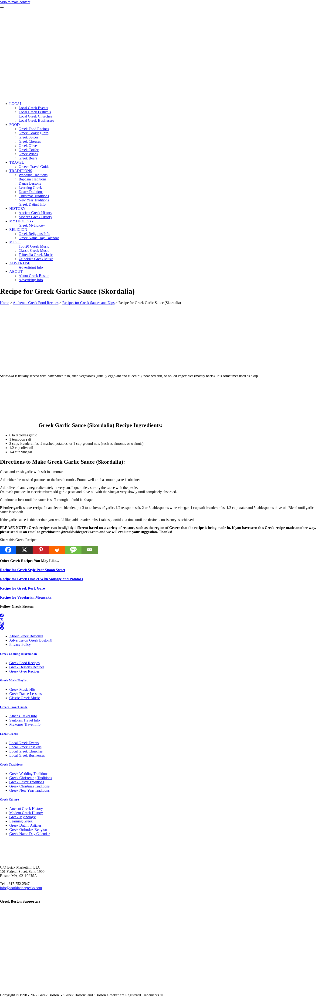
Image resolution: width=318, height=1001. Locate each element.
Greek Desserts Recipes (26, 667)
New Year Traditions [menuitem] (34, 200)
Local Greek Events (24, 743)
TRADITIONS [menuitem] (20, 171)
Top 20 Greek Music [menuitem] (34, 246)
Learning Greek (21, 821)
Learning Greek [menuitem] (30, 188)
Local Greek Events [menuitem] (33, 108)
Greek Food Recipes (24, 663)
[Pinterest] (41, 550)
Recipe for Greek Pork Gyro (22, 588)
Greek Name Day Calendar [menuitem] (39, 238)
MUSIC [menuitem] (15, 242)
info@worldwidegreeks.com (21, 888)
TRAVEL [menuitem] (16, 162)
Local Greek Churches (26, 751)
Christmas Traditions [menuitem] (34, 196)
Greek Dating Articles (25, 825)
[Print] (57, 550)
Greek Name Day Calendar (29, 834)
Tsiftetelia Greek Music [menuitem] (36, 255)
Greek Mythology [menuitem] (32, 225)
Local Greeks (9, 733)
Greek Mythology (22, 817)
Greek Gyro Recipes (24, 671)
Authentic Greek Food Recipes (35, 303)
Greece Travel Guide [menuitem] (34, 167)
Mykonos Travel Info (25, 724)
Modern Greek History (26, 813)
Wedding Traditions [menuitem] (33, 175)
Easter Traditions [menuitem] (31, 192)
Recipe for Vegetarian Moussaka (25, 597)
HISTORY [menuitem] (17, 209)
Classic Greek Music (24, 698)
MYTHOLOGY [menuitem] (21, 221)
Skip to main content (15, 2)
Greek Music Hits (22, 689)
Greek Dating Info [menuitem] (32, 204)
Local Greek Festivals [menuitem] (35, 112)
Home (4, 303)
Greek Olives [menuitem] (28, 146)
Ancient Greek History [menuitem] (35, 213)
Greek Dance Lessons (25, 694)
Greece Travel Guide (13, 707)
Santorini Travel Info (24, 720)
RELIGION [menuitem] (18, 229)
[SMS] (73, 550)
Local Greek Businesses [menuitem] (36, 120)
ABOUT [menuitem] (16, 271)
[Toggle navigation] (2, 7)
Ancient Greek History (26, 809)
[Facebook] (8, 550)
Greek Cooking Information (18, 654)
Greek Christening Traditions (30, 778)
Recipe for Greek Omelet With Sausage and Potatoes (41, 579)
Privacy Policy (20, 644)
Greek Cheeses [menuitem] (30, 141)
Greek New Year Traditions (29, 790)
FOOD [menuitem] (14, 125)
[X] (24, 550)
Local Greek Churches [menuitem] (35, 116)
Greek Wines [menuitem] (28, 154)
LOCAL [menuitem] (15, 104)
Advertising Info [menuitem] (31, 267)
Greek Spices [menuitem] (28, 137)
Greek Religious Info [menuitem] (34, 234)
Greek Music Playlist (13, 680)
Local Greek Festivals (25, 747)
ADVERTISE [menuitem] (19, 263)
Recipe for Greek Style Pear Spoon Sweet (32, 570)
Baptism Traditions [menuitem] (32, 179)
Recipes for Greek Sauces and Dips (88, 303)
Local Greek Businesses (27, 755)
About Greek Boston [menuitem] (34, 276)
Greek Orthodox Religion (28, 830)
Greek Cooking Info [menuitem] (33, 133)
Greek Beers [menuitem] (28, 158)
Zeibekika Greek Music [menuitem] (36, 259)
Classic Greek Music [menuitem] (34, 250)
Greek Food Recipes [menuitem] (34, 129)
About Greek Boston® (26, 636)
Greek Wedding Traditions (28, 774)
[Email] (89, 550)
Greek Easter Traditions (26, 782)
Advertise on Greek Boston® (30, 640)
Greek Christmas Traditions (29, 786)
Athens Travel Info (23, 716)
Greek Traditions (11, 764)
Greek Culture (9, 799)
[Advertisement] (159, 65)
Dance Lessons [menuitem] (30, 183)
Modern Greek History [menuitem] (35, 217)
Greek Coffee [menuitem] (29, 150)
